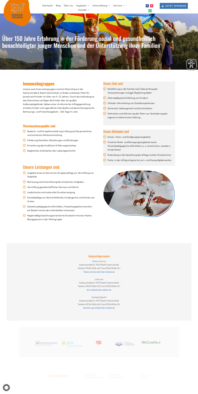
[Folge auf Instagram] (151, 5)
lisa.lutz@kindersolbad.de (99, 289)
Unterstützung (99, 5)
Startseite (47, 5)
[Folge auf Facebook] (147, 5)
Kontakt (82, 10)
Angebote (81, 5)
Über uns (68, 5)
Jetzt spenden (175, 5)
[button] (6, 387)
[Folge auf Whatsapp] (150, 10)
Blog (58, 5)
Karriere (117, 5)
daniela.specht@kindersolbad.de (99, 308)
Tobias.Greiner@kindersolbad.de (99, 271)
